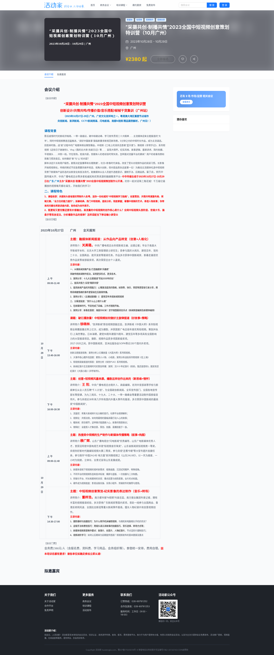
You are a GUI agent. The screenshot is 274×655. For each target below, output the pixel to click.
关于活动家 (49, 601)
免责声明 (48, 610)
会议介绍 (48, 74)
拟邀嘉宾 (61, 74)
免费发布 (150, 5)
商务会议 (104, 5)
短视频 (118, 104)
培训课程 (120, 5)
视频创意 (91, 491)
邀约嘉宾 (136, 5)
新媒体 (54, 172)
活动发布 (86, 610)
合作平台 (48, 605)
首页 (93, 5)
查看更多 (186, 102)
